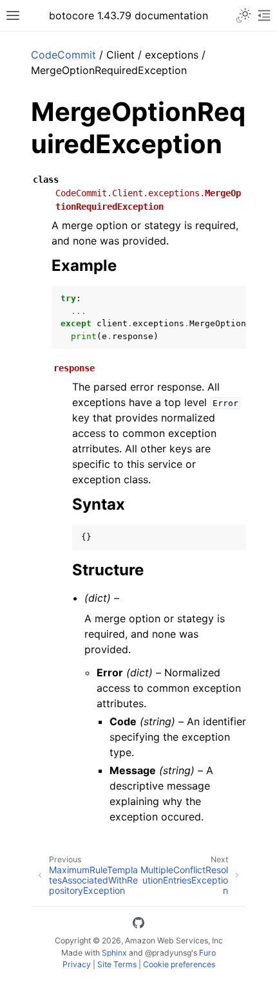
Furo (207, 953)
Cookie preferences (179, 964)
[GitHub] (138, 924)
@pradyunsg (168, 953)
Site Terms (117, 964)
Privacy (76, 964)
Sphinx (114, 953)
